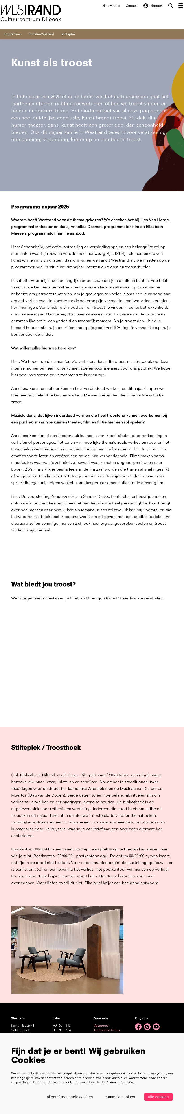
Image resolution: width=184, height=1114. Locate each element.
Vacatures (101, 1025)
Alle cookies (158, 1097)
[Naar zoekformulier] (170, 5)
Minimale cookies (120, 1097)
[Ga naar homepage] (31, 13)
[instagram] (147, 1026)
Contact (132, 5)
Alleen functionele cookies (70, 1097)
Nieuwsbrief (111, 5)
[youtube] (156, 1026)
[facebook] (138, 1026)
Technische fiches (107, 1030)
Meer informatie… (123, 1082)
